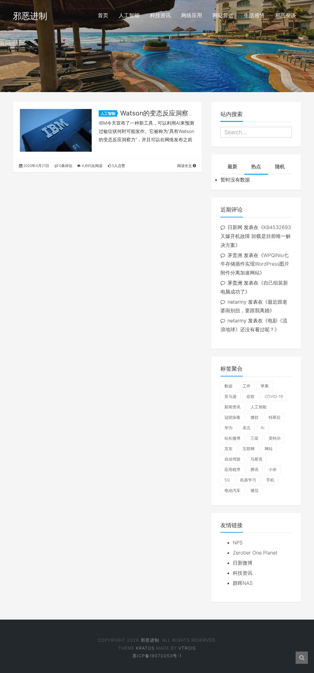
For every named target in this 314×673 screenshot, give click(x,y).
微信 (254, 490)
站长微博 (232, 438)
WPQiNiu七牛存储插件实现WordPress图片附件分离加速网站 (254, 264)
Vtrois (187, 648)
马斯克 (256, 459)
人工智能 (129, 15)
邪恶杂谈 (285, 15)
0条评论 (65, 165)
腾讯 (254, 469)
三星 (254, 438)
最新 (232, 166)
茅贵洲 (235, 255)
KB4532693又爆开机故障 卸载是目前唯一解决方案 (255, 236)
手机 (270, 479)
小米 (273, 469)
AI (262, 427)
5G (227, 479)
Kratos (145, 648)
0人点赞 (118, 165)
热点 (256, 166)
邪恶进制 (30, 16)
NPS (238, 542)
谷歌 (251, 396)
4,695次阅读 (91, 165)
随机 (280, 166)
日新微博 (242, 563)
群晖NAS (243, 583)
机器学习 (248, 479)
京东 (228, 448)
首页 (103, 15)
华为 (228, 427)
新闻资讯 (232, 406)
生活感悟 (254, 15)
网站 (269, 448)
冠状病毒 (232, 417)
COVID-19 (274, 396)
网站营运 (223, 15)
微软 (254, 417)
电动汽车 (232, 490)
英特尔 (275, 438)
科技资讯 (160, 15)
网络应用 (191, 15)
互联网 (249, 448)
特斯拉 (275, 417)
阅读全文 (185, 165)
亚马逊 (230, 396)
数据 (228, 385)
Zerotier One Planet (255, 553)
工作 (247, 385)
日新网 (235, 227)
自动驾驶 (232, 459)
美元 (247, 427)
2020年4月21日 (35, 165)
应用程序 (232, 469)
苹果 (265, 385)
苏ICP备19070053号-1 (157, 655)
